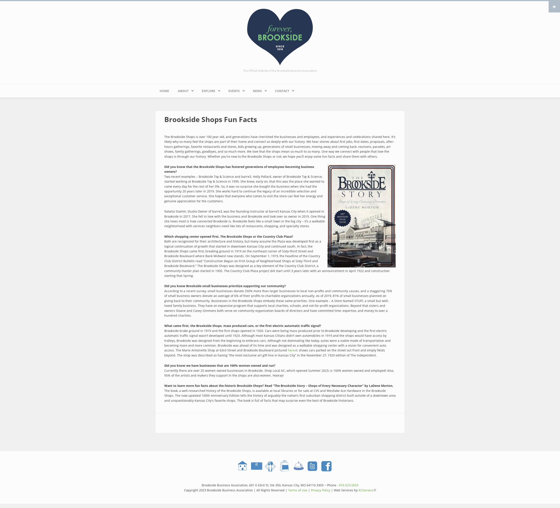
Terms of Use (297, 490)
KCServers (367, 490)
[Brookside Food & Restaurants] (270, 466)
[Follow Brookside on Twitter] (312, 466)
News (255, 90)
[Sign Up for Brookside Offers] (256, 466)
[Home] (280, 37)
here (292, 350)
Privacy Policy (320, 490)
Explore (206, 90)
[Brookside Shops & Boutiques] (284, 466)
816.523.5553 (348, 485)
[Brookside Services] (298, 466)
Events (232, 90)
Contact (280, 90)
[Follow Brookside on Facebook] (326, 466)
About (181, 90)
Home (164, 91)
